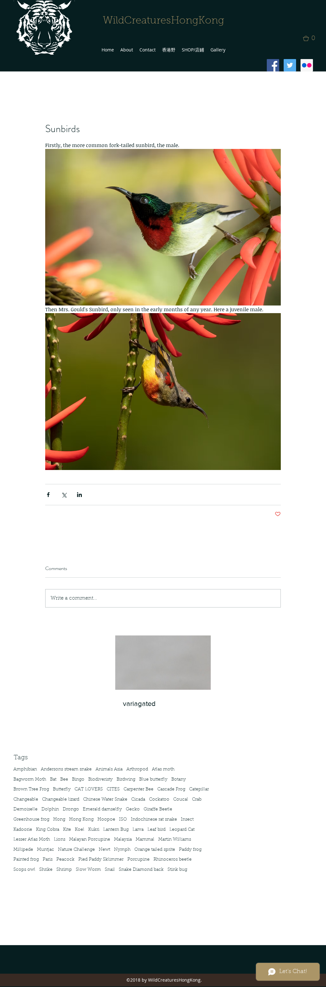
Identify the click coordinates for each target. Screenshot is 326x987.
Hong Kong (81, 819)
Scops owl (24, 870)
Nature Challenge (76, 850)
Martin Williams (174, 839)
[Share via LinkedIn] (79, 495)
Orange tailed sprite (154, 850)
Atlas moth (163, 769)
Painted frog (26, 859)
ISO (123, 819)
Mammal (145, 839)
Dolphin (50, 809)
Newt (104, 850)
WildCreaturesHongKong (163, 21)
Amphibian (25, 769)
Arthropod (137, 769)
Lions (59, 839)
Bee (64, 779)
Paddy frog (190, 850)
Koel (79, 830)
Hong (59, 819)
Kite (67, 830)
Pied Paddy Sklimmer (101, 859)
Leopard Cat (182, 830)
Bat (53, 779)
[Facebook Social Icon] (273, 65)
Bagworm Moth (29, 779)
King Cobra (47, 830)
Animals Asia (109, 769)
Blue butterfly (153, 779)
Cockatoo (159, 799)
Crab (197, 799)
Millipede (23, 850)
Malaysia (123, 839)
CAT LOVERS (88, 789)
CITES (113, 789)
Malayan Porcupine (89, 839)
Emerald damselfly (102, 809)
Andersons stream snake (66, 769)
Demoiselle (25, 809)
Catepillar (199, 789)
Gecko (133, 809)
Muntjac (45, 850)
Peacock (65, 859)
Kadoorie (22, 830)
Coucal (180, 799)
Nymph (122, 850)
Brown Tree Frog (31, 789)
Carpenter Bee (138, 789)
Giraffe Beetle (158, 809)
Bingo (78, 779)
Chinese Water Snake (105, 799)
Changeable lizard (60, 799)
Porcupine (138, 859)
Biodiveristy (100, 779)
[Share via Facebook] (48, 495)
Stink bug (177, 870)
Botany (178, 779)
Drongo (71, 809)
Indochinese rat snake (154, 819)
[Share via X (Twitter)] (64, 495)
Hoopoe (106, 819)
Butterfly (62, 789)
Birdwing (126, 779)
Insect (187, 819)
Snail (110, 870)
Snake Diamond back (141, 870)
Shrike (46, 870)
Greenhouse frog (31, 819)
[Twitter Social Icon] (290, 65)
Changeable (25, 799)
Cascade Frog (171, 789)
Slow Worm (88, 870)
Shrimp (64, 870)
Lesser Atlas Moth (31, 839)
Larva (138, 830)
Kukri (93, 830)
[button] (311, 38)
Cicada (138, 799)
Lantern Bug (116, 830)
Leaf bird (156, 830)
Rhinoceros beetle (172, 859)
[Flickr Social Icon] (307, 65)
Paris (48, 859)
